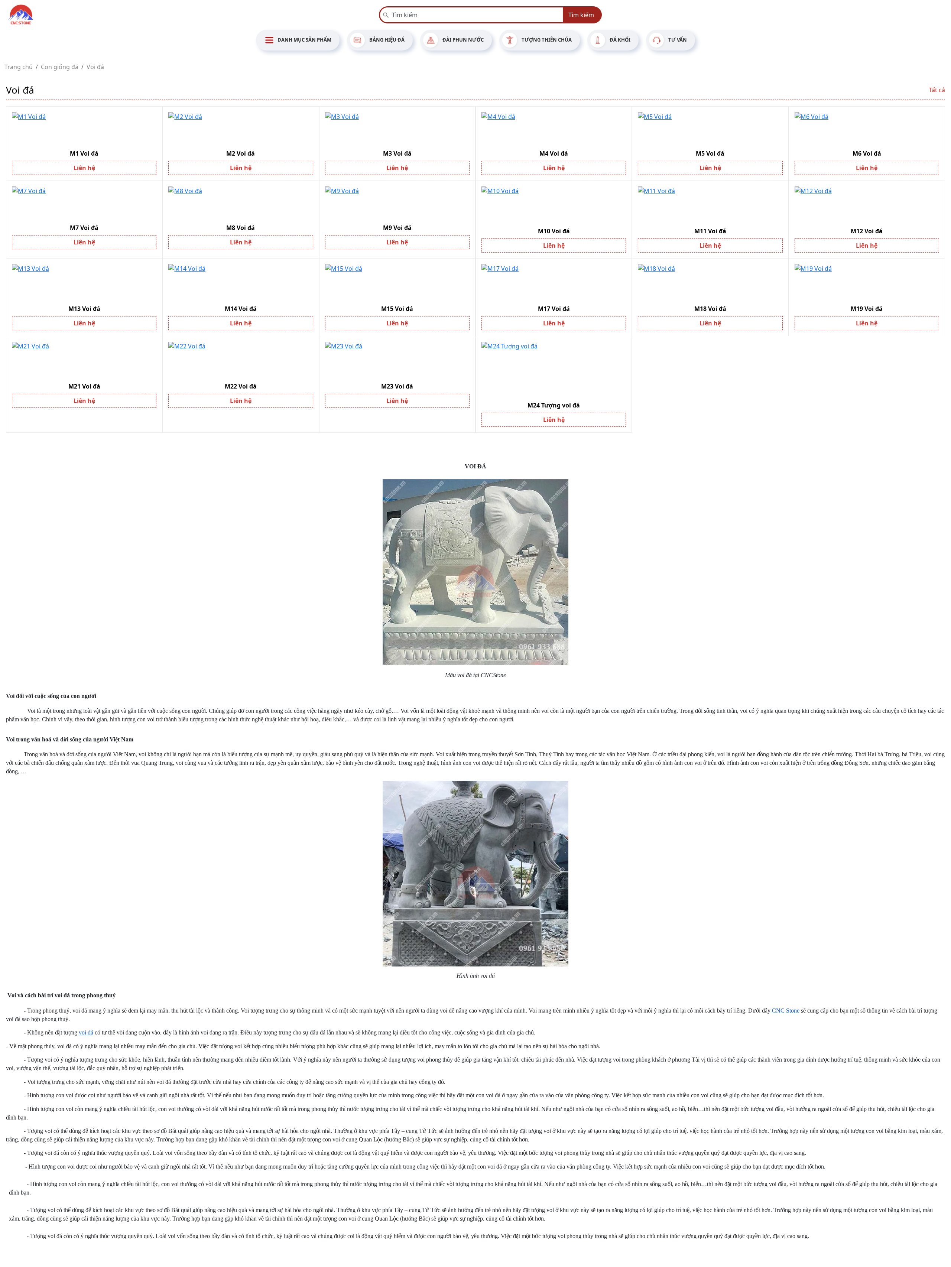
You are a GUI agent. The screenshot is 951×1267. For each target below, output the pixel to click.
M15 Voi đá (397, 309)
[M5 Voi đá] (710, 129)
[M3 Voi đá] (397, 129)
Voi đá (95, 67)
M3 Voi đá (397, 153)
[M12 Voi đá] (867, 205)
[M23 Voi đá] (397, 360)
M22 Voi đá (241, 386)
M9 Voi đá (397, 228)
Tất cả (937, 90)
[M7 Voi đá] (84, 203)
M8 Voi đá (240, 228)
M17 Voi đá (554, 309)
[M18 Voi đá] (710, 282)
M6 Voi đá (867, 153)
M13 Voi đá (84, 309)
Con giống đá (59, 67)
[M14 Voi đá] (240, 282)
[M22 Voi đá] (240, 360)
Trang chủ (18, 67)
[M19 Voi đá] (867, 282)
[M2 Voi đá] (240, 129)
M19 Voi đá (867, 309)
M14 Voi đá (241, 309)
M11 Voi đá (710, 231)
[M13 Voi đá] (84, 282)
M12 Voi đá (867, 231)
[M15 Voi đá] (397, 282)
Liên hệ (84, 168)
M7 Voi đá (84, 228)
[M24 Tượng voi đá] (553, 370)
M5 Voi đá (710, 153)
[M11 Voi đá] (710, 205)
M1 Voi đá (84, 153)
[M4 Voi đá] (553, 129)
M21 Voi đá (84, 386)
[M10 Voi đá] (553, 205)
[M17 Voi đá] (553, 282)
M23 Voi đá (397, 386)
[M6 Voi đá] (867, 129)
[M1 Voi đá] (84, 129)
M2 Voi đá (240, 153)
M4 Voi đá (553, 153)
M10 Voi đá (554, 231)
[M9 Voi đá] (397, 203)
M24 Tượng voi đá (554, 405)
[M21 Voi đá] (84, 360)
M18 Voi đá (710, 309)
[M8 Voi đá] (240, 203)
